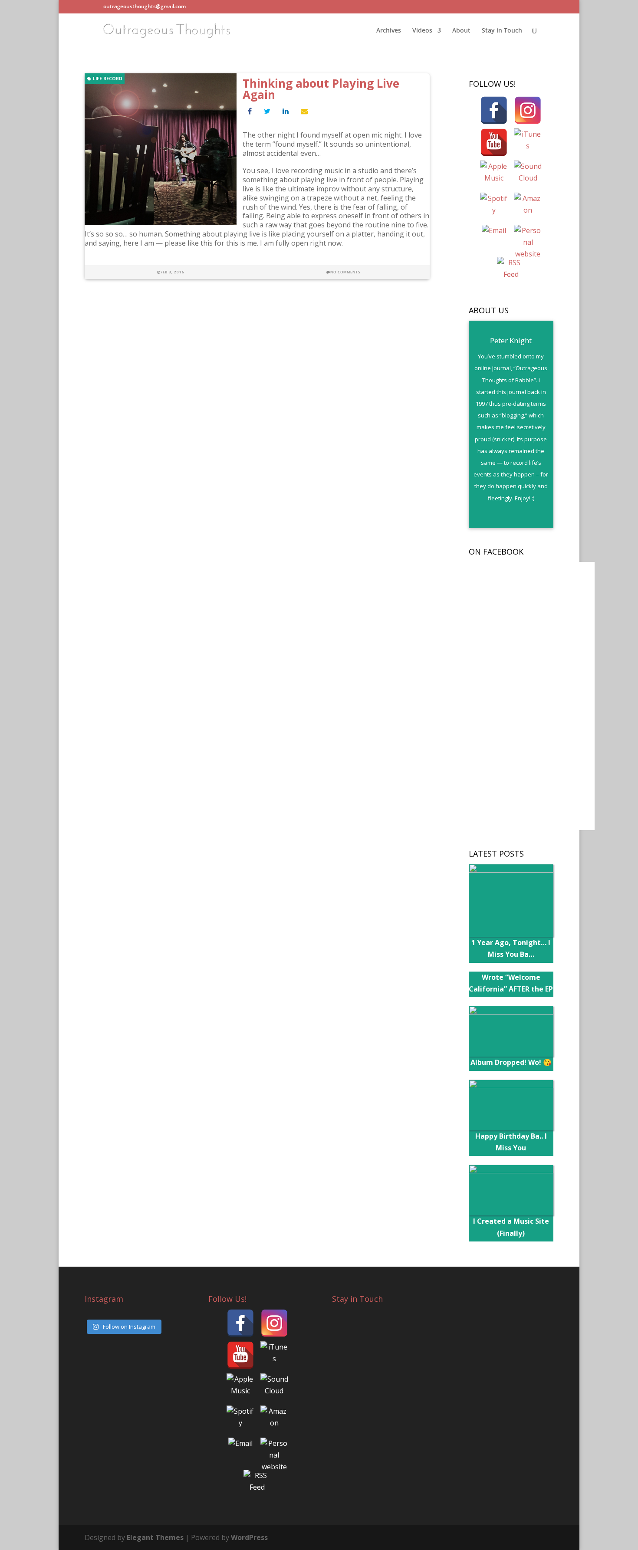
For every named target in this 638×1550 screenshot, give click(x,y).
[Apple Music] (494, 174)
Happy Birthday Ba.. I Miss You (511, 1142)
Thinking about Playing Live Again (321, 89)
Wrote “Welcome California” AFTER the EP (511, 983)
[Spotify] (494, 206)
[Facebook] (494, 110)
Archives (388, 30)
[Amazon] (528, 206)
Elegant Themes (155, 1537)
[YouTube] (494, 142)
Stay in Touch (502, 30)
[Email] (494, 239)
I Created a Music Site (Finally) (511, 1227)
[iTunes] (528, 142)
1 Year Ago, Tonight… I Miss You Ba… (510, 948)
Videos (422, 30)
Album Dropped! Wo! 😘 (511, 1062)
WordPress (249, 1537)
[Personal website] (528, 239)
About (461, 30)
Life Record (107, 79)
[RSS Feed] (511, 271)
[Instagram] (528, 110)
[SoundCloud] (528, 174)
